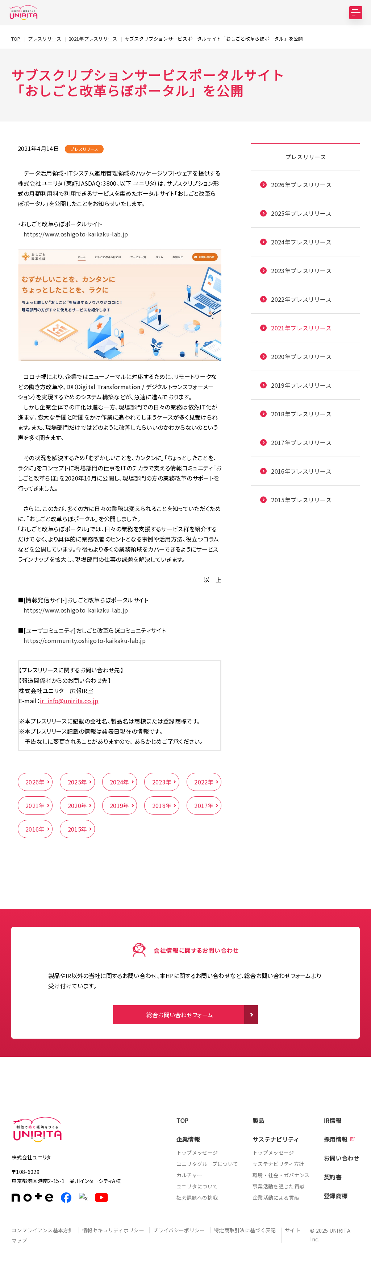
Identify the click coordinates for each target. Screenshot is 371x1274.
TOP (182, 1120)
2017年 (204, 805)
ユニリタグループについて (207, 1163)
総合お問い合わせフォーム (179, 1014)
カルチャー (189, 1175)
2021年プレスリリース (301, 327)
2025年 (77, 782)
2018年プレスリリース (301, 413)
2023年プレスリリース (301, 270)
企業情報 (188, 1139)
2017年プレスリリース (301, 442)
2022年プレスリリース (301, 299)
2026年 (35, 782)
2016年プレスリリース (301, 471)
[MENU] (355, 12)
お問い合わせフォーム (363, 140)
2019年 (119, 805)
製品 (258, 1120)
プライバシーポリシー (179, 1230)
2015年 (77, 829)
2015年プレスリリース (301, 499)
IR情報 (332, 1120)
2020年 (77, 805)
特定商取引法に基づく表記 (245, 1230)
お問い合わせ (341, 1158)
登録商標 (335, 1195)
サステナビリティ (276, 1139)
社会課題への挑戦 (197, 1197)
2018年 (162, 805)
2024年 (119, 782)
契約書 (333, 1176)
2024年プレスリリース (301, 242)
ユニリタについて (197, 1186)
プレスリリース (305, 156)
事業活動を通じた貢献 (278, 1186)
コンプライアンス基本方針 (43, 1230)
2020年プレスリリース (301, 356)
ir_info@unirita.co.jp (69, 700)
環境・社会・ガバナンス (281, 1175)
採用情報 (335, 1139)
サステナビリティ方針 (278, 1163)
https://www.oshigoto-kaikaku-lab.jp (73, 234)
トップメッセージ (197, 1152)
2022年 (204, 782)
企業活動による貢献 (276, 1197)
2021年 (35, 805)
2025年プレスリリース (301, 213)
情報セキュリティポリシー (113, 1230)
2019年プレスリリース (301, 385)
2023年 (162, 782)
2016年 (35, 829)
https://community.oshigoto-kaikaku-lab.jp (85, 640)
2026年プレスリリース (301, 184)
